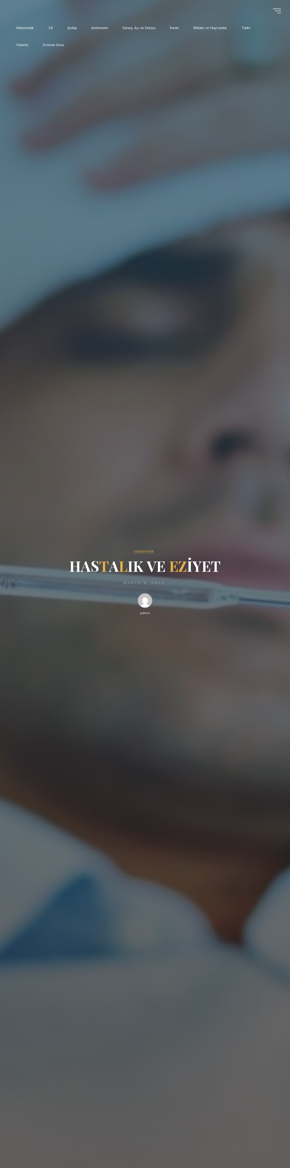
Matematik (144, 551)
